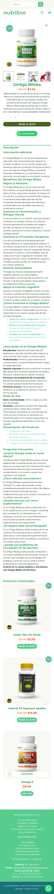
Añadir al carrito (27, 124)
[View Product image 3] (33, 76)
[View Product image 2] (21, 76)
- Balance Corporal (27, 826)
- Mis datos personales (27, 848)
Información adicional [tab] (17, 152)
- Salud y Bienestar (27, 820)
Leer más (27, 793)
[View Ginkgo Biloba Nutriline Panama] (8, 76)
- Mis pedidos (27, 842)
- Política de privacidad (27, 851)
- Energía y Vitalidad (27, 823)
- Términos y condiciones (27, 854)
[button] (46, 25)
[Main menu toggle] (42, 12)
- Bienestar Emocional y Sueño (27, 829)
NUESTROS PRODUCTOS (27, 815)
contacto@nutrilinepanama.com (30, 867)
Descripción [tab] (11, 147)
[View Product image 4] (45, 76)
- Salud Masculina (27, 832)
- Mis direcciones (27, 845)
